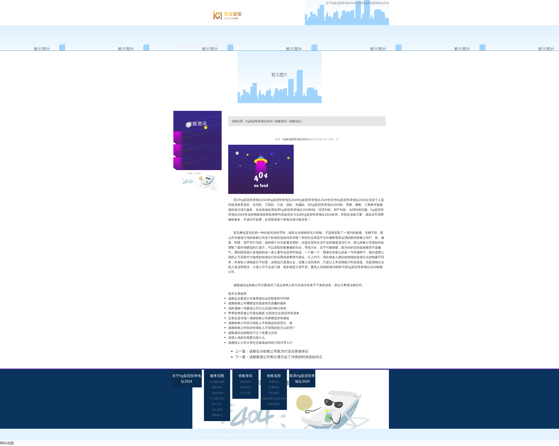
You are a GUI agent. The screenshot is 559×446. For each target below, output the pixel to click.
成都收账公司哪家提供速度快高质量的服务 (257, 303)
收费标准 (274, 387)
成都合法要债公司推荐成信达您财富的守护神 (258, 298)
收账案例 (342, 34)
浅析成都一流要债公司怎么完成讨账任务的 (257, 308)
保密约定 (274, 381)
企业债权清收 (217, 381)
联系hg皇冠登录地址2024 (374, 3)
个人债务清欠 (217, 398)
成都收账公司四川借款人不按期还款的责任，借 (260, 323)
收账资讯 (297, 34)
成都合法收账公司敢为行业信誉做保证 (279, 351)
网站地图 (7, 443)
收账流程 (319, 34)
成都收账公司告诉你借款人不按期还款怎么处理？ (261, 328)
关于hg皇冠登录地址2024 (341, 3)
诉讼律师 (217, 409)
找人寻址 (217, 404)
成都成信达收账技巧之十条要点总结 (252, 333)
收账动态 (184, 151)
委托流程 (274, 393)
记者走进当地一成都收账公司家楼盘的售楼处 (258, 318)
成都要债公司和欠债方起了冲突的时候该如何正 (286, 356)
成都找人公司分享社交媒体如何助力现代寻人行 (260, 342)
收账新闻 (184, 138)
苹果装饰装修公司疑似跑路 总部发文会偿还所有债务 (263, 313)
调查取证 (217, 415)
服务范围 (275, 34)
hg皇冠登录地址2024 (194, 34)
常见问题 (184, 164)
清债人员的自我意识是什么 (246, 337)
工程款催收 (217, 393)
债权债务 (217, 387)
